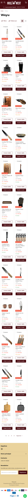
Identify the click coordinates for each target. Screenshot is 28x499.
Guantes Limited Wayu (20, 75)
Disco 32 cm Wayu (20, 108)
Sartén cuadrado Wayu (20, 414)
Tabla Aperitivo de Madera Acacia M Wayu (6, 211)
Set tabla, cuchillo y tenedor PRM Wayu (7, 109)
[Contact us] (25, 496)
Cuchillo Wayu (19, 380)
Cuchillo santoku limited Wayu (20, 280)
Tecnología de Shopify (14, 485)
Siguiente (18, 435)
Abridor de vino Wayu (19, 313)
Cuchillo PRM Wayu (7, 142)
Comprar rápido (7, 52)
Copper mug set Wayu (6, 313)
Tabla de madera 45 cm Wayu (7, 176)
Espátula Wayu (19, 175)
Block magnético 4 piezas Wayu (20, 347)
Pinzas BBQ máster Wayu (7, 41)
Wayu (3, 44)
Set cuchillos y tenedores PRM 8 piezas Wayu (20, 246)
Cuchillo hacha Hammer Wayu (6, 245)
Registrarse (23, 472)
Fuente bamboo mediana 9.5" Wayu (21, 142)
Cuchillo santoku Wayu (6, 280)
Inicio (2, 11)
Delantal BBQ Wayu (7, 75)
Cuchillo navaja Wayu (6, 347)
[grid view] (22, 21)
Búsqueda (14, 482)
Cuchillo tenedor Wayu (20, 41)
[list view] (25, 21)
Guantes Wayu (19, 209)
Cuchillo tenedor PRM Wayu (6, 381)
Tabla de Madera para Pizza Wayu (6, 414)
